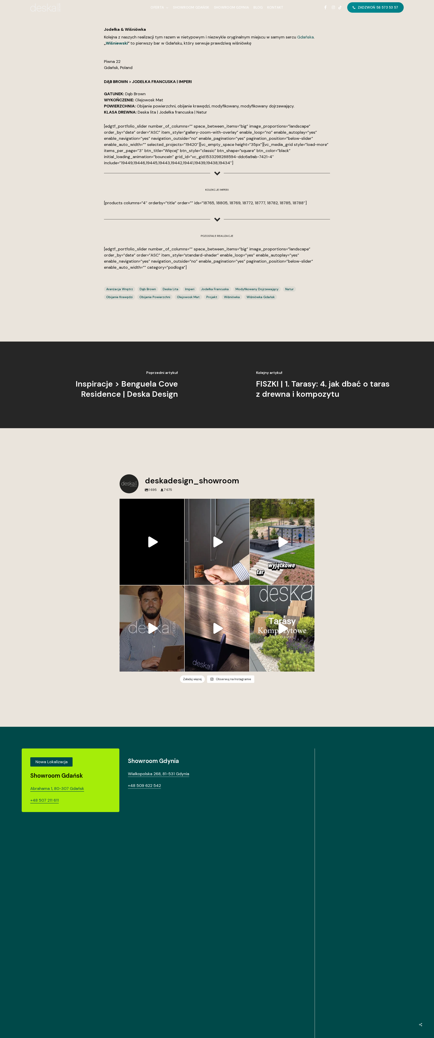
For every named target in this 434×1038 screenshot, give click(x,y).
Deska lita (170, 289)
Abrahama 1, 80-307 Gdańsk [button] (57, 788)
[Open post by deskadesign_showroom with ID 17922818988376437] (282, 628)
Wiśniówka (232, 297)
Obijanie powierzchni (154, 297)
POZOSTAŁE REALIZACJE (217, 236)
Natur (289, 289)
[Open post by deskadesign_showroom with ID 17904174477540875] (217, 542)
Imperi (189, 289)
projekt (211, 297)
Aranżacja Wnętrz (119, 289)
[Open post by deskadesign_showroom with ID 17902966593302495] (217, 628)
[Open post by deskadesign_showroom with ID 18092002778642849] (282, 542)
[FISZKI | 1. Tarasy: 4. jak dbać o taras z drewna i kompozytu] (325, 385)
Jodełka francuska (215, 289)
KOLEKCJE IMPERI (217, 190)
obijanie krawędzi (119, 297)
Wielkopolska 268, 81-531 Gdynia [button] (158, 774)
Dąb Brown (148, 289)
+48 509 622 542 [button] (144, 785)
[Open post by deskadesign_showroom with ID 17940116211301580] (152, 628)
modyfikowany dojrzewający (257, 289)
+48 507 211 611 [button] (44, 800)
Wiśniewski (117, 43)
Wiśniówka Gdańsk (261, 297)
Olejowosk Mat (188, 297)
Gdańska (305, 37)
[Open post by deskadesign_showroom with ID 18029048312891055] (152, 542)
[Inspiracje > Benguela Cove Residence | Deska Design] (108, 385)
